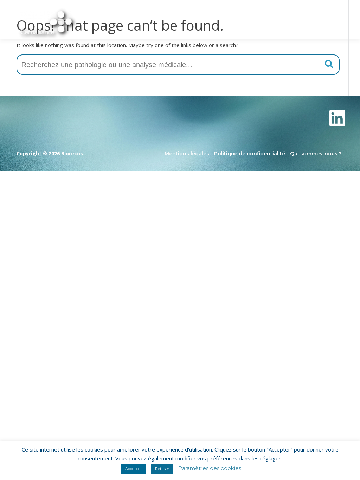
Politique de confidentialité (249, 153)
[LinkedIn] (337, 118)
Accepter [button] (133, 468)
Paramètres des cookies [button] (209, 468)
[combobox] (178, 64)
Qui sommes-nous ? (316, 153)
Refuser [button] (162, 468)
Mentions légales (187, 153)
